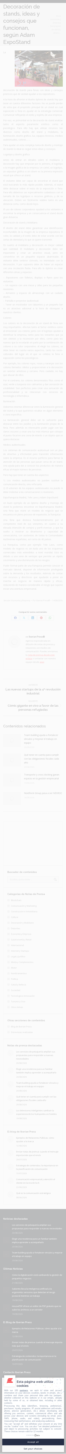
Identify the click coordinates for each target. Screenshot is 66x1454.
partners (24, 1390)
